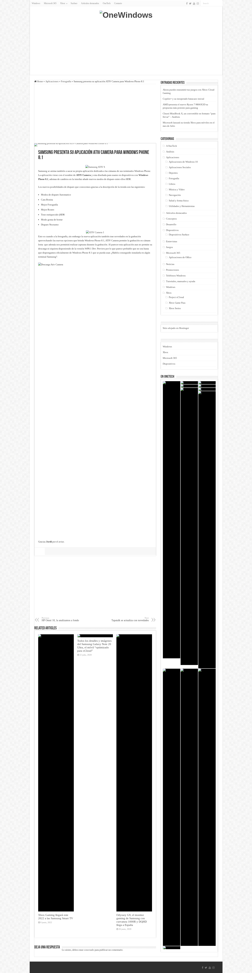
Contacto (118, 3)
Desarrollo (171, 224)
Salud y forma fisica (179, 200)
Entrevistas (171, 241)
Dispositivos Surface (179, 234)
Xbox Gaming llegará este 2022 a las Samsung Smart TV (55, 916)
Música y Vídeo (177, 189)
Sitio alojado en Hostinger (176, 328)
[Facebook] (187, 3)
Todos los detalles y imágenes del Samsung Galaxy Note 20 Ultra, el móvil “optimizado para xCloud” (94, 645)
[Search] (220, 3)
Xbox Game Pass (177, 302)
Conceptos (171, 218)
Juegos (169, 247)
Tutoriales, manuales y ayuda (180, 281)
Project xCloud (176, 297)
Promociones (172, 269)
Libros (172, 184)
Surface (74, 3)
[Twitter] (190, 3)
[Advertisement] (126, 45)
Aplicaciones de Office (180, 257)
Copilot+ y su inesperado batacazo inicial (183, 98)
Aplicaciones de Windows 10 (183, 161)
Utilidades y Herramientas (182, 206)
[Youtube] (194, 3)
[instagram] (197, 3)
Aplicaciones (51, 81)
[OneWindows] (126, 14)
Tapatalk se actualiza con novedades (130, 619)
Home (40, 81)
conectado (89, 949)
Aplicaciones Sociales (180, 167)
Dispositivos (172, 230)
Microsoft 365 (50, 3)
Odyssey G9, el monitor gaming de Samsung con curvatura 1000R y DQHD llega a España (131, 919)
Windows (36, 3)
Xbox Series (175, 308)
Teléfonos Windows (176, 275)
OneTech (107, 3)
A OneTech (171, 145)
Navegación (175, 195)
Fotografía (66, 81)
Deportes (173, 172)
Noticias (170, 264)
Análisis (170, 151)
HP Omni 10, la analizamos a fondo (60, 619)
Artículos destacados (90, 3)
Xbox (169, 292)
